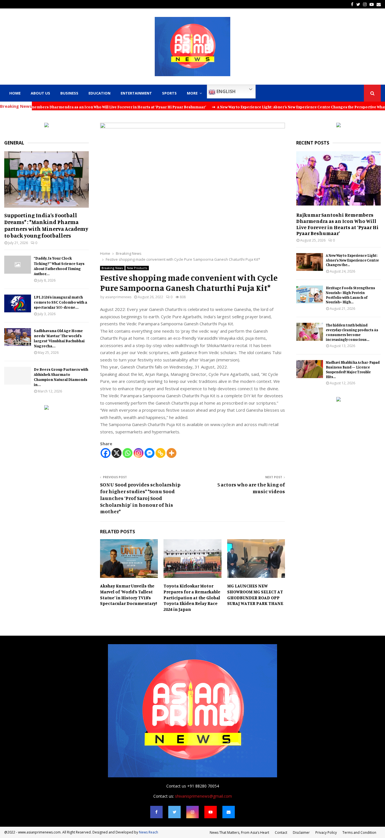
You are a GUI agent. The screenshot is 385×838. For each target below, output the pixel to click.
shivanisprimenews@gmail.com (203, 796)
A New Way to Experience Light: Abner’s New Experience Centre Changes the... (352, 260)
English (225, 91)
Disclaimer (301, 832)
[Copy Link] (160, 453)
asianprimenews (118, 297)
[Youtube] (210, 812)
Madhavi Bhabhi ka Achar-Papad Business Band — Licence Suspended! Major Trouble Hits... (353, 369)
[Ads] (46, 126)
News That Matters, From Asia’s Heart (239, 832)
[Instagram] (138, 453)
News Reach (148, 832)
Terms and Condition (359, 832)
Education (99, 93)
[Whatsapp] (127, 453)
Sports (169, 93)
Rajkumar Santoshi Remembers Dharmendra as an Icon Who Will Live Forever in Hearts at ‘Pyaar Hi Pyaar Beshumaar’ (337, 224)
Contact (281, 832)
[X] (116, 453)
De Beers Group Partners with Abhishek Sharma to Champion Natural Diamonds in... (61, 377)
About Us (40, 93)
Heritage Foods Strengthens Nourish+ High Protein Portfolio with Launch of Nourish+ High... (350, 295)
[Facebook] (105, 453)
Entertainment (136, 93)
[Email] (228, 812)
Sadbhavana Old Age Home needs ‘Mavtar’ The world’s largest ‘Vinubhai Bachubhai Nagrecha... (59, 338)
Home (15, 93)
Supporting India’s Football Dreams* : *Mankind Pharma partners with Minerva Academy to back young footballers (46, 225)
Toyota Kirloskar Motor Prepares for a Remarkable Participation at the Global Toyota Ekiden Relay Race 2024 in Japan (191, 597)
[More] (171, 453)
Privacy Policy (326, 832)
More (192, 93)
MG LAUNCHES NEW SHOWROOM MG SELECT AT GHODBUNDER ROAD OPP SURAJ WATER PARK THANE (255, 594)
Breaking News (112, 268)
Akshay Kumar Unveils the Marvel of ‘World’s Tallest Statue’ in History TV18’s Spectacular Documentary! (128, 594)
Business (69, 93)
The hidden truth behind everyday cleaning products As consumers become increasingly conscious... (352, 332)
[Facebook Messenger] (149, 453)
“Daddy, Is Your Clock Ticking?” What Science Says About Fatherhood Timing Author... (59, 266)
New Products (137, 268)
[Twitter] (174, 812)
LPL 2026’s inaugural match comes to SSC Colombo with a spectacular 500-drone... (60, 302)
